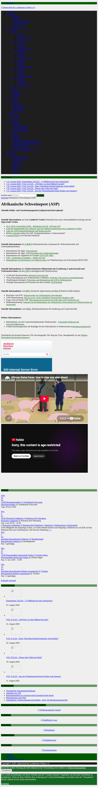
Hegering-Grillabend (9, 521)
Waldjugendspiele (20, 28)
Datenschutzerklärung (15, 759)
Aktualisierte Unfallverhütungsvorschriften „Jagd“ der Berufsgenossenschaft (37, 700)
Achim (15, 32)
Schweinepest (31, 251)
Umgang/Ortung (12, 235)
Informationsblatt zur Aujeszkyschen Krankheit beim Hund (30, 695)
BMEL (29, 309)
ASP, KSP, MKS (46, 255)
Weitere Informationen (77, 768)
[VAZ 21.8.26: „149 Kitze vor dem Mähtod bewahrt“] (16, 615)
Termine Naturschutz (21, 150)
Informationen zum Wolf (16, 698)
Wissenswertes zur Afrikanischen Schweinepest (43, 295)
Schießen (11, 113)
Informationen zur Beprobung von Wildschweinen (26, 260)
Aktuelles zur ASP (13, 693)
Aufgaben (17, 233)
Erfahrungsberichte (20, 131)
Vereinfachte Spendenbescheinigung (20, 691)
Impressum (10, 757)
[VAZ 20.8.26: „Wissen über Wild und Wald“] (16, 653)
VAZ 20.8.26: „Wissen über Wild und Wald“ (24, 657)
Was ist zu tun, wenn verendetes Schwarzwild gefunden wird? (49, 298)
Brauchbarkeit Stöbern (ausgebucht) (15, 574)
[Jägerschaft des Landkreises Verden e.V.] (18, 7)
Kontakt (16, 173)
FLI (56, 291)
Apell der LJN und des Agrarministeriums (66, 278)
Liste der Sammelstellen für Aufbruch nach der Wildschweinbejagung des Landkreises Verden (44, 229)
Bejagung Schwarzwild (38, 275)
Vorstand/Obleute (25, 39)
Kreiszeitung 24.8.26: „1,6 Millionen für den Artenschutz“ (29, 601)
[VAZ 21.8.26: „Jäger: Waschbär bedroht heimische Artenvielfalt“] (16, 634)
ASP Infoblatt (56, 282)
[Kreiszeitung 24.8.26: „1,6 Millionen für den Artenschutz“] (16, 596)
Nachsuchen (17, 111)
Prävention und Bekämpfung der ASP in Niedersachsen (49, 280)
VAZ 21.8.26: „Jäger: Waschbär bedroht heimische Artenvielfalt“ (32, 638)
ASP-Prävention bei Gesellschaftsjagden (42, 253)
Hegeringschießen (8, 504)
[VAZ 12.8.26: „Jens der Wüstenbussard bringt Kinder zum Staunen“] (16, 672)
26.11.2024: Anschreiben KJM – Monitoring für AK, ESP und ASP (33, 226)
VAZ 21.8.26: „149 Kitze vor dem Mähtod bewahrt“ (27, 620)
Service (10, 154)
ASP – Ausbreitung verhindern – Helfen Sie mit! (25, 258)
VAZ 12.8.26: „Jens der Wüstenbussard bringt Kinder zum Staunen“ (33, 676)
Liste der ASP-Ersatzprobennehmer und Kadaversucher (28, 231)
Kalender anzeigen (8, 580)
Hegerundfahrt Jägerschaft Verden (14, 557)
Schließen (5, 784)
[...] (50, 530)
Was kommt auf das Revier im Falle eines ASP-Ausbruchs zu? (54, 300)
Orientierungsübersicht (81, 326)
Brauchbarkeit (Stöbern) (10, 541)
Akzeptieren (6, 770)
